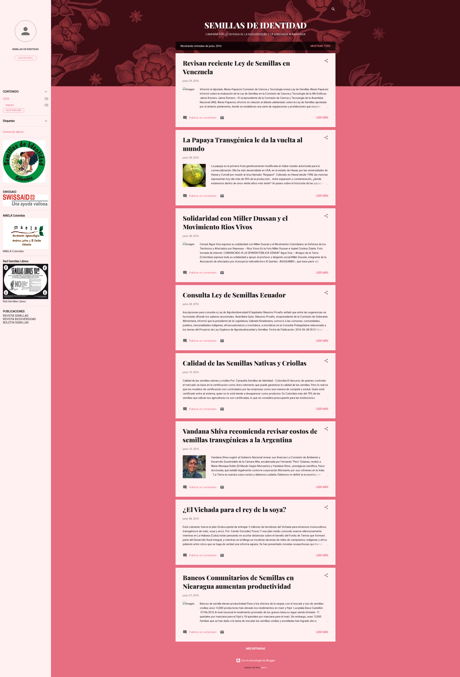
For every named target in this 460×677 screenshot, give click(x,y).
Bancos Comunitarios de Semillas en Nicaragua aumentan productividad (238, 581)
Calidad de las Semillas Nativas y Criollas (245, 363)
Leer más (322, 117)
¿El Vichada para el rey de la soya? (234, 509)
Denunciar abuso (13, 132)
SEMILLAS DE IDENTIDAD (255, 25)
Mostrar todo (320, 46)
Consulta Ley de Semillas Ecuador (234, 294)
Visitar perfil (25, 58)
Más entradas (255, 648)
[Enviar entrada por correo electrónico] (222, 119)
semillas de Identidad (25, 49)
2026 (6, 98)
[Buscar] (333, 9)
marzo (10, 105)
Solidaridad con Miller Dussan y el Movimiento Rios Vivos (235, 222)
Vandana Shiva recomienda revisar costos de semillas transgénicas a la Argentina (250, 435)
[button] (326, 61)
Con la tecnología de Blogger (257, 660)
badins (264, 667)
